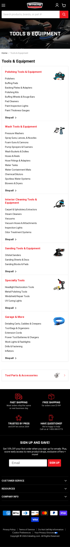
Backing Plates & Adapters (18, 87)
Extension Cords (13, 332)
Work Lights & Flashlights (17, 342)
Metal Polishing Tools (16, 291)
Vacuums (10, 218)
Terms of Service (27, 529)
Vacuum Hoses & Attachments (21, 223)
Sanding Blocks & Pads (16, 264)
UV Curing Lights (13, 300)
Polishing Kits (12, 92)
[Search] (64, 14)
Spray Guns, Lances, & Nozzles (20, 138)
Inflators (9, 351)
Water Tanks (11, 165)
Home (4, 53)
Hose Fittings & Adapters (17, 160)
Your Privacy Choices (44, 532)
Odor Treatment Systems (18, 232)
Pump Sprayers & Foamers (19, 147)
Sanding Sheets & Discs (17, 259)
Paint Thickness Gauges (17, 110)
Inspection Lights (13, 227)
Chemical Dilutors (14, 174)
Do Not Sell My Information (50, 529)
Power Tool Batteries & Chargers (22, 337)
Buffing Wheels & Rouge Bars (20, 96)
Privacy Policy (9, 529)
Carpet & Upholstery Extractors (21, 209)
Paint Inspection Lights (16, 106)
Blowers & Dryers (14, 183)
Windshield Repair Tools (17, 296)
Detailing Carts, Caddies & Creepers (23, 323)
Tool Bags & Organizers (17, 328)
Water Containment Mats (18, 169)
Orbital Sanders (13, 255)
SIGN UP (54, 463)
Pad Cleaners (12, 101)
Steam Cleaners (13, 214)
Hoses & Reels (12, 156)
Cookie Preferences (21, 533)
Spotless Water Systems (17, 179)
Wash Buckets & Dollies (17, 151)
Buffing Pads (11, 83)
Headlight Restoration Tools (19, 287)
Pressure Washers (14, 133)
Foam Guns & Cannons (16, 142)
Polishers (10, 78)
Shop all (9, 117)
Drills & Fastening (13, 346)
